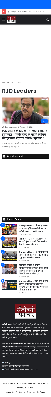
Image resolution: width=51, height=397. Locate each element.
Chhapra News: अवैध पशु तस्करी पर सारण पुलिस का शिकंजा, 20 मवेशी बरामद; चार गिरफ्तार (34, 228)
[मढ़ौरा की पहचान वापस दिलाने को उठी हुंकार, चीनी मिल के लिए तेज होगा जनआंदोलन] (9, 242)
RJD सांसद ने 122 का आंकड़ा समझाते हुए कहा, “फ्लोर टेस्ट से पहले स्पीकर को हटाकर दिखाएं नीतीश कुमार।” (24, 134)
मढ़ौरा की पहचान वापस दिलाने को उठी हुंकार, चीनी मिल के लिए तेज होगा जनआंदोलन (33, 241)
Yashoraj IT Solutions (25, 388)
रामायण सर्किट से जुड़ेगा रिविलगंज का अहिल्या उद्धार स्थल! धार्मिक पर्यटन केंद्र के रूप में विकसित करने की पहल (34, 269)
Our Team (41, 392)
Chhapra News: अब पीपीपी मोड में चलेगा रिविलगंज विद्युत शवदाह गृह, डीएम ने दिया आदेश (33, 255)
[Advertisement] (25, 53)
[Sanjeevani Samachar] (11, 19)
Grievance (31, 392)
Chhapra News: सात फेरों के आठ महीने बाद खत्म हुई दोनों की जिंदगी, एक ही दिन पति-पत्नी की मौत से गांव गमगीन (33, 285)
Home (6, 83)
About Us (10, 392)
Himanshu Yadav (10, 127)
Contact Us (20, 392)
